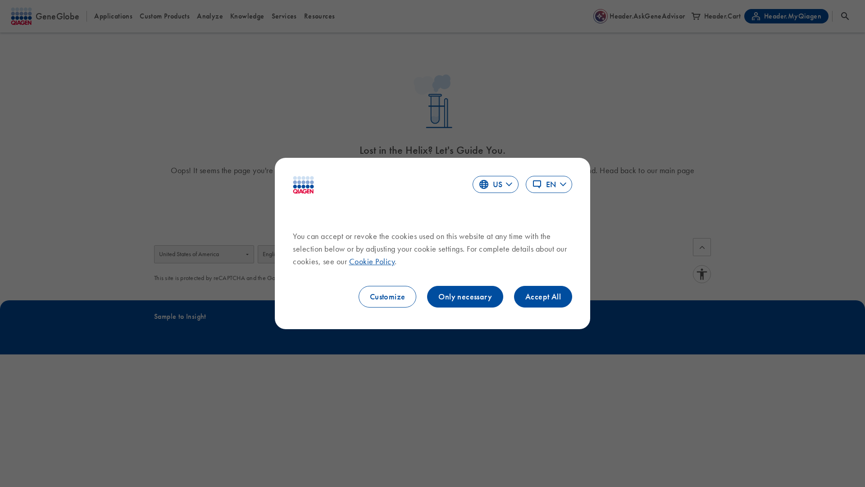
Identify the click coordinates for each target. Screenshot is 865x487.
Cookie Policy (372, 261)
